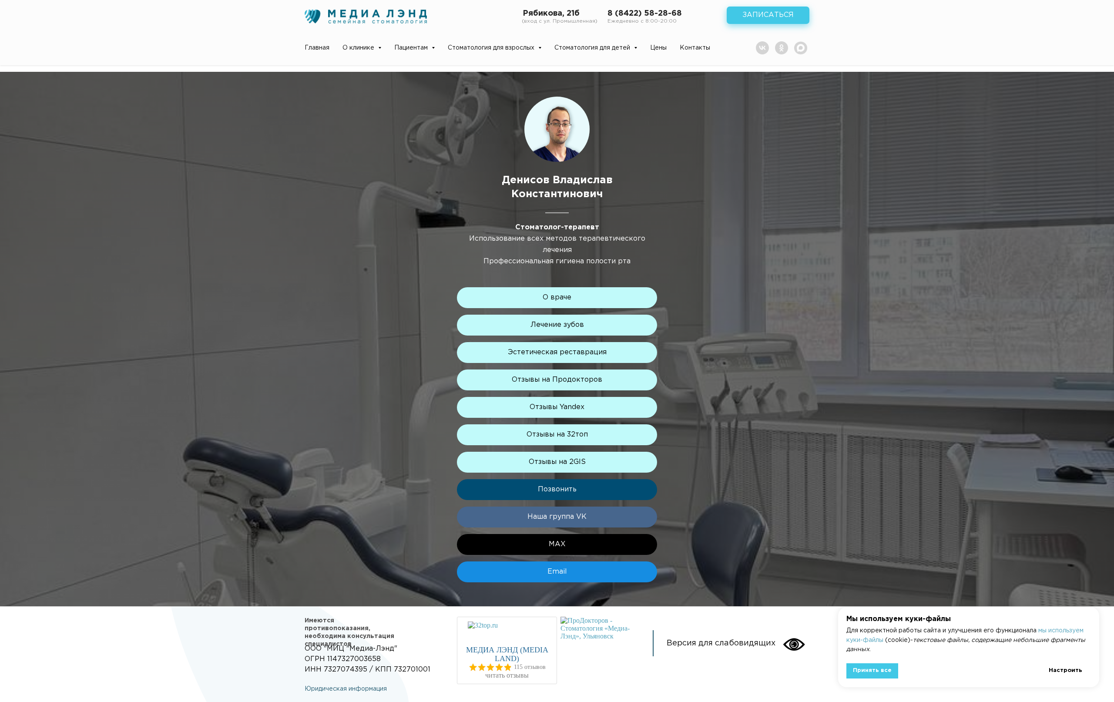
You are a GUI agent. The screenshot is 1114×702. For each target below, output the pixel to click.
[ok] (781, 47)
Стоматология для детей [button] (593, 47)
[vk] (762, 47)
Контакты (695, 47)
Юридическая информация (346, 689)
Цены (658, 47)
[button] (768, 15)
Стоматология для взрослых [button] (492, 47)
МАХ (557, 544)
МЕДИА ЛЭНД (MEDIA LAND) (507, 654)
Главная (317, 47)
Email (557, 571)
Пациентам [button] (411, 47)
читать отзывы (507, 675)
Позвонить (557, 489)
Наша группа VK (557, 517)
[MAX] (800, 47)
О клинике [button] (359, 47)
